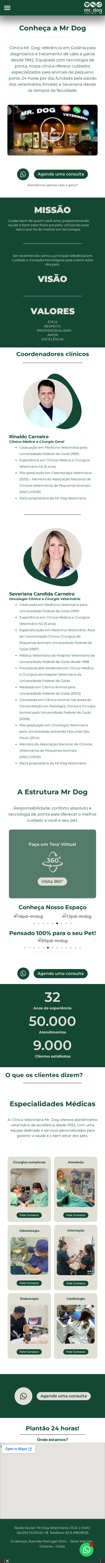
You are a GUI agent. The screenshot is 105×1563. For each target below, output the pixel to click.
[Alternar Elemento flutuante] (87, 1550)
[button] (7, 8)
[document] (52, 1561)
